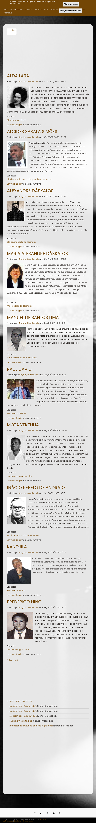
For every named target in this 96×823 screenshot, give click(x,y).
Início (6, 10)
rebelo (17, 535)
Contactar (18, 821)
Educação (55, 10)
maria (10, 305)
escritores (21, 120)
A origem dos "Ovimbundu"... (23, 706)
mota (20, 476)
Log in (19, 124)
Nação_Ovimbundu (29, 81)
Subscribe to (13, 660)
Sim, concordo (71, 4)
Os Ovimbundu (16, 10)
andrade (24, 535)
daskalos (22, 242)
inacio (10, 535)
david (24, 413)
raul (19, 413)
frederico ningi (14, 649)
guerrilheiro (37, 179)
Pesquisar (8, 13)
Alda (9, 120)
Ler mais (11, 124)
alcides (10, 179)
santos (18, 357)
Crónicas (28, 10)
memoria (26, 179)
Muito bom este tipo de (21, 720)
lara (14, 120)
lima (25, 357)
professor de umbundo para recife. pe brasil (31, 725)
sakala (18, 179)
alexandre (12, 242)
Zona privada (28, 821)
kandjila (20, 590)
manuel (11, 357)
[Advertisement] (48, 53)
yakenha (27, 476)
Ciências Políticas (41, 10)
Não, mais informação (70, 11)
